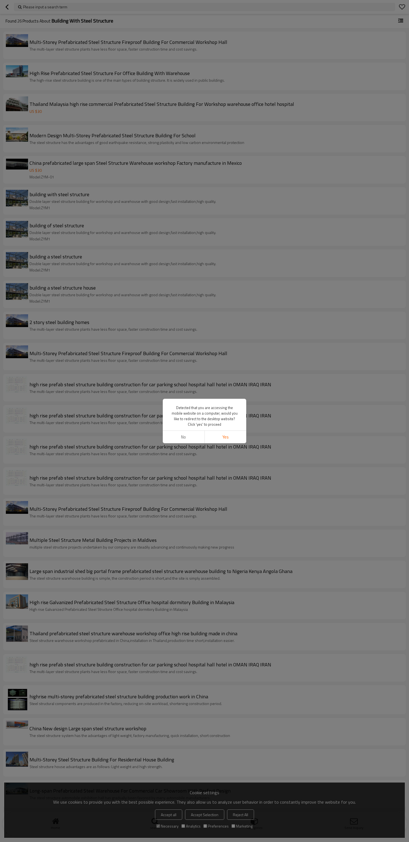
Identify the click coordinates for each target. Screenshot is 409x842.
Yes (225, 437)
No (183, 437)
